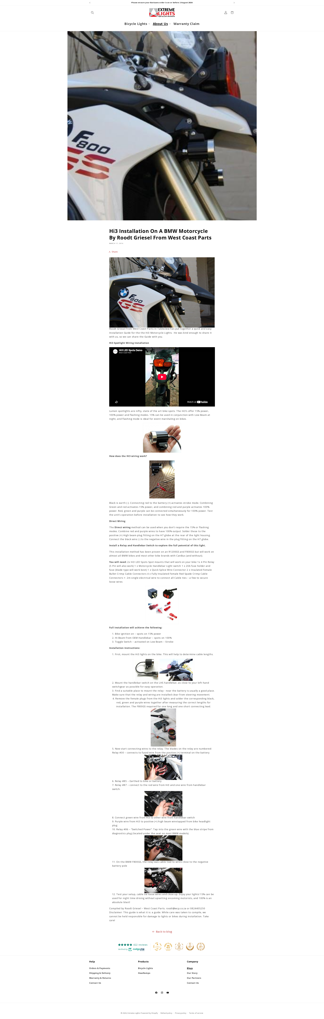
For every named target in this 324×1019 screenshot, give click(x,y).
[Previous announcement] (90, 3)
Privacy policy (180, 1013)
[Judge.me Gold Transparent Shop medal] (157, 947)
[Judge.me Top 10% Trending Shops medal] (201, 947)
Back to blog (164, 931)
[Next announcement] (234, 3)
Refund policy (166, 1013)
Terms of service (196, 1013)
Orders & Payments (99, 968)
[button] (92, 12)
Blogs (190, 968)
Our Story (192, 973)
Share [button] (115, 251)
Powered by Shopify (149, 1013)
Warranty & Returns (100, 978)
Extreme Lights (134, 1013)
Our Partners (194, 978)
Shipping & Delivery (99, 973)
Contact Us (95, 983)
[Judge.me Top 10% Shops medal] (190, 947)
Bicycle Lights (145, 968)
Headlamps (144, 973)
